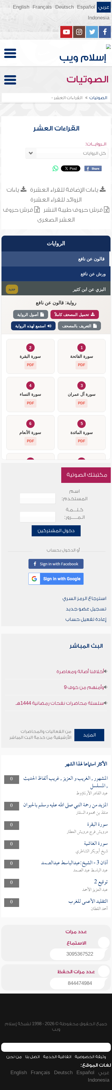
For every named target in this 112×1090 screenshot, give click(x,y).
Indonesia (98, 18)
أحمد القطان (99, 909)
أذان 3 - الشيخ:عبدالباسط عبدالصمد (74, 863)
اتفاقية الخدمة (57, 1056)
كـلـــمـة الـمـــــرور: (74, 513)
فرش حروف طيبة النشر (73, 210)
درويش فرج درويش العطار (87, 832)
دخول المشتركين (56, 530)
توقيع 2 (101, 882)
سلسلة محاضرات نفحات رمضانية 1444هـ (60, 703)
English (21, 7)
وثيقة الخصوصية (90, 1056)
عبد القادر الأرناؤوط (92, 793)
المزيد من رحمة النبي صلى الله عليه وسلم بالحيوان (65, 805)
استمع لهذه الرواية (30, 326)
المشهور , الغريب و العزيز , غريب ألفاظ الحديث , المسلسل (65, 782)
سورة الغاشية (96, 844)
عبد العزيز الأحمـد (95, 890)
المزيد (89, 735)
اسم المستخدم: (75, 495)
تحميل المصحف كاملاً (72, 314)
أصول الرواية (28, 314)
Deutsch (64, 7)
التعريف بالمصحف (76, 326)
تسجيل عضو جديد (86, 609)
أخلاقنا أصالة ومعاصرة (80, 671)
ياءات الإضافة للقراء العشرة (65, 190)
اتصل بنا (32, 1056)
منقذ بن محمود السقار (92, 813)
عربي (103, 7)
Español (86, 7)
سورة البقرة (97, 824)
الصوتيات (89, 79)
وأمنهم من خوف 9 (84, 687)
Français (42, 7)
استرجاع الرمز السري (84, 598)
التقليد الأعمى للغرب (88, 902)
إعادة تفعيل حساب (85, 619)
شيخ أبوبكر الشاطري (92, 851)
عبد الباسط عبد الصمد (90, 870)
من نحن (14, 1056)
